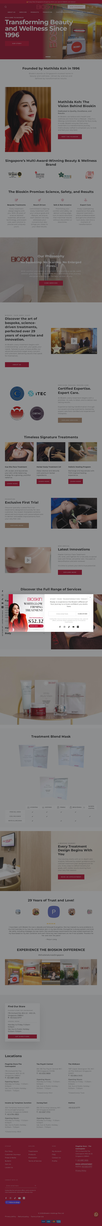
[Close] (90, 597)
